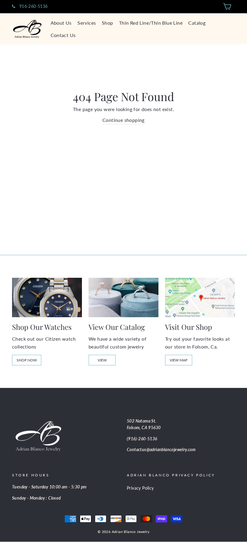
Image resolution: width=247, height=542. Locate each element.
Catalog (196, 23)
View (102, 360)
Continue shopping (123, 120)
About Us (61, 23)
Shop (107, 23)
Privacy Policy (140, 488)
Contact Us (63, 35)
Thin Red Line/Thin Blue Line (151, 23)
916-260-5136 (33, 6)
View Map (178, 360)
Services (86, 23)
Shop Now (27, 360)
